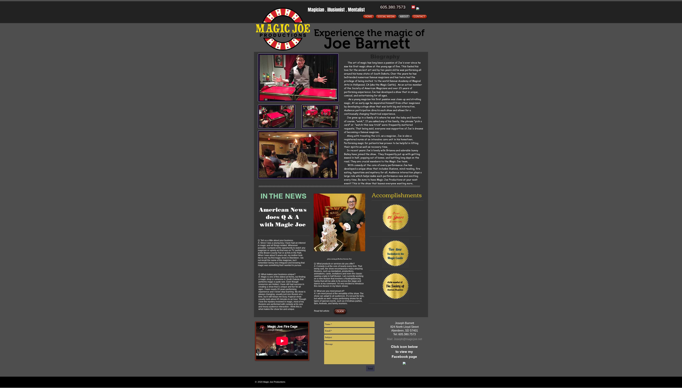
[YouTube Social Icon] (413, 7)
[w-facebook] (418, 9)
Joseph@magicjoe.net (408, 339)
